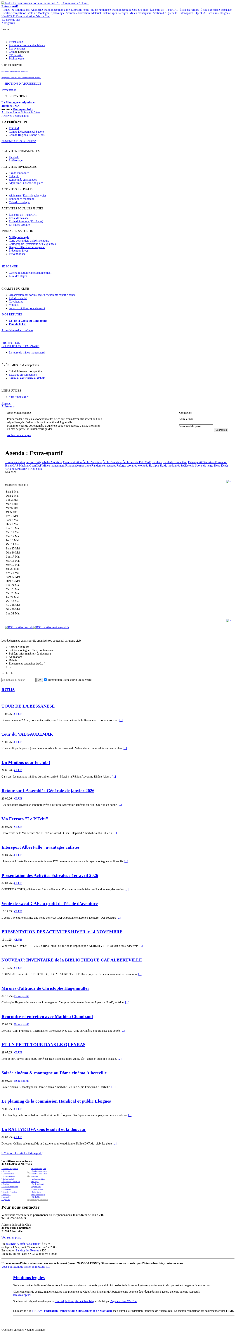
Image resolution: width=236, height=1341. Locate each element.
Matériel (96, 13)
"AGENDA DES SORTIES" (18, 141)
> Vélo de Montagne (38, 1194)
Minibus (13, 304)
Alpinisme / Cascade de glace (26, 183)
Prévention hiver (18, 250)
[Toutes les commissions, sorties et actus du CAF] (30, 3)
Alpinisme (36, 9)
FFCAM (14, 128)
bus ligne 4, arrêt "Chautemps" (23, 1243)
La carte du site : (11, 21)
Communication (25, 16)
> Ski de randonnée (37, 1184)
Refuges (123, 13)
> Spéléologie (36, 1187)
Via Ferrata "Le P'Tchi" (24, 818)
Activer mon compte (19, 435)
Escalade (226, 9)
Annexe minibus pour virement (27, 308)
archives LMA (10, 105)
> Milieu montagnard (38, 1169)
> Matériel (5, 1197)
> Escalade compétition (9, 1187)
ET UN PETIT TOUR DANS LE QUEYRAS (43, 1044)
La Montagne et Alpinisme (17, 102)
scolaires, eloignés (219, 13)
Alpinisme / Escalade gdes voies (27, 195)
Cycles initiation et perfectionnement (30, 272)
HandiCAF (8, 16)
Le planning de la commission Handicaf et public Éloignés (56, 1101)
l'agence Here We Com (123, 1301)
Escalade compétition (13, 13)
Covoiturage (16, 301)
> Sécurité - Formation (9, 1192)
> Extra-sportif (6, 1189)
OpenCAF (200, 13)
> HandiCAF (6, 1194)
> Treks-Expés (36, 1192)
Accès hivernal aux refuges (17, 330)
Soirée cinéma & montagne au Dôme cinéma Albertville (54, 1072)
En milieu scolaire (19, 224)
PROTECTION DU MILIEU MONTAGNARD (20, 344)
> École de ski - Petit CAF (10, 1182)
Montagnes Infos (23, 109)
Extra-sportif (185, 13)
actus (8, 689)
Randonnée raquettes (124, 9)
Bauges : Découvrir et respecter (27, 247)
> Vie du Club (36, 1197)
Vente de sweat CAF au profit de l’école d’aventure (49, 903)
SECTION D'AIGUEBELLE (21, 83)
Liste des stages (18, 276)
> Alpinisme (5, 1171)
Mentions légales (29, 1277)
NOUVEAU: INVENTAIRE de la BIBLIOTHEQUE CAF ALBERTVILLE (71, 960)
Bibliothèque (16, 58)
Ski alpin (142, 9)
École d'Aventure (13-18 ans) (26, 221)
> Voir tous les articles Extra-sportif (21, 1153)
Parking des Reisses (27, 1250)
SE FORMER (9, 266)
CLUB (18, 713)
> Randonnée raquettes (39, 1174)
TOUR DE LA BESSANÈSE (28, 706)
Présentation (16, 41)
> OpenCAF (5, 1200)
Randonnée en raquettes (23, 179)
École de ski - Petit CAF (163, 9)
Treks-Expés (109, 13)
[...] (121, 720)
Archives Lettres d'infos (15, 115)
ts (44, 378)
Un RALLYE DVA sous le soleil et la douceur (43, 1129)
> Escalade (5, 1184)
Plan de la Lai (17, 324)
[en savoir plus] (22, 1294)
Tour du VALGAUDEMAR (27, 734)
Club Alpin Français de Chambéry (74, 1301)
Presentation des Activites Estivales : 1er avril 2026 (49, 875)
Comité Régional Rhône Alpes (26, 134)
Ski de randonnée (100, 9)
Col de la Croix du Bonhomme (28, 320)
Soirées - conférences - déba (26, 378)
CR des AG (15, 55)
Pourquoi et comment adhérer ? (27, 45)
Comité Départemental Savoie (26, 131)
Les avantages (17, 48)
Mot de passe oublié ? (188, 433)
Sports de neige (79, 9)
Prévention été (17, 253)
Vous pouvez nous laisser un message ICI (25, 1266)
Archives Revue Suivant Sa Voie (20, 112)
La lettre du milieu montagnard (27, 352)
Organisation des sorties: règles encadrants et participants (42, 294)
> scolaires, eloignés (38, 1179)
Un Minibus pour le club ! (25, 762)
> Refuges (34, 1176)
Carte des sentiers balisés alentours (29, 240)
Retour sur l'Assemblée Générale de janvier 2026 (47, 790)
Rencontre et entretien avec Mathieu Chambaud (47, 1016)
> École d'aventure (8, 1176)
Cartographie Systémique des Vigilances (32, 243)
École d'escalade (210, 9)
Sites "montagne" (19, 396)
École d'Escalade (19, 218)
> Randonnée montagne (39, 1171)
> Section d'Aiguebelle (9, 1169)
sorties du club (23, 627)
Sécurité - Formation (77, 13)
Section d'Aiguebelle (164, 13)
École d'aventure (189, 9)
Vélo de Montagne (38, 13)
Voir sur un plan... (11, 1237)
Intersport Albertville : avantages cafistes (40, 847)
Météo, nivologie (19, 237)
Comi (12, 51)
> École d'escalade (7, 1179)
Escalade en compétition (23, 374)
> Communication (7, 1174)
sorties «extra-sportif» (55, 627)
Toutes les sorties (15, 462)
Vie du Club (42, 16)
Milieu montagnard (140, 13)
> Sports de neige (37, 1189)
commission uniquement (69, 679)
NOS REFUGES (11, 314)
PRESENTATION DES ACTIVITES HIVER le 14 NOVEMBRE (61, 931)
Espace (8, 405)
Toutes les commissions (15, 9)
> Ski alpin (35, 1182)
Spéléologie (57, 13)
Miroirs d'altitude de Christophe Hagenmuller (45, 988)
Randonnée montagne (57, 9)
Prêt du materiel (18, 298)
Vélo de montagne (19, 202)
